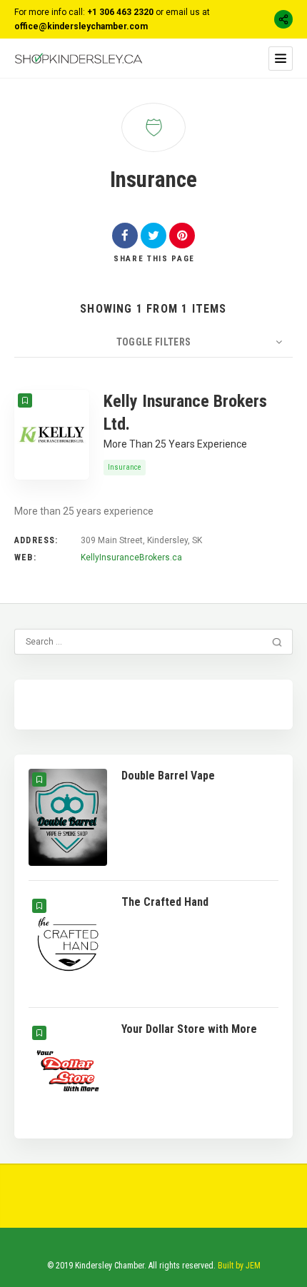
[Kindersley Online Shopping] (78, 58)
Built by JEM (239, 1266)
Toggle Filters (153, 342)
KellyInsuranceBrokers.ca (131, 557)
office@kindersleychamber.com (81, 26)
